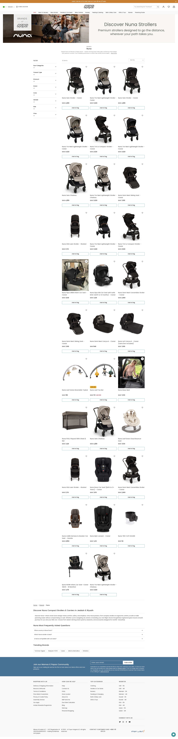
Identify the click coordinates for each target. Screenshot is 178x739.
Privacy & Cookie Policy (40, 697)
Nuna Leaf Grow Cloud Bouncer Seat (129, 440)
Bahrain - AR (123, 694)
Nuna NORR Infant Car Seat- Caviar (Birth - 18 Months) (75, 586)
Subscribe (128, 662)
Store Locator (23, 6)
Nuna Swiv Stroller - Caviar (72, 98)
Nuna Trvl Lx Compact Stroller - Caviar (101, 148)
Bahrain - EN (123, 691)
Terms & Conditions (39, 691)
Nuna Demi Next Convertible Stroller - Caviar (131, 294)
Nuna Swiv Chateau (69, 195)
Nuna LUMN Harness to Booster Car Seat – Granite (75, 537)
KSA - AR (122, 705)
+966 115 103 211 (104, 671)
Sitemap (64, 708)
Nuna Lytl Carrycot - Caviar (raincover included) (128, 342)
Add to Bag (75, 108)
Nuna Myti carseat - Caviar (100, 536)
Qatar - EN (122, 708)
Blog (63, 705)
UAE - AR (122, 688)
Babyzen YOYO (53, 651)
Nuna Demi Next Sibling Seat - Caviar (129, 196)
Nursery (92, 691)
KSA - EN (121, 702)
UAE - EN (121, 686)
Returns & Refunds (39, 688)
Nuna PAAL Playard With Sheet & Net (74, 440)
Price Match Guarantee (40, 694)
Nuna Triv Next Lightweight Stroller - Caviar (131, 148)
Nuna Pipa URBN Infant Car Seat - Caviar (74, 294)
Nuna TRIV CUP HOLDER (126, 536)
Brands (89, 46)
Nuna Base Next (124, 390)
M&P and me (66, 699)
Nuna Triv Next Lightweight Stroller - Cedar (103, 99)
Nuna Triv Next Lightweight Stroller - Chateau (103, 196)
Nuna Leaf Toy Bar (96, 390)
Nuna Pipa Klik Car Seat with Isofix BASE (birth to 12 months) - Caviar (103, 294)
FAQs (63, 691)
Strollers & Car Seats (96, 688)
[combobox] (137, 60)
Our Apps (36, 702)
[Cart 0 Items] (174, 7)
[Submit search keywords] (158, 6)
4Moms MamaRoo (74, 651)
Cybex (63, 651)
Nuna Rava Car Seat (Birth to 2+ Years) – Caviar (102, 488)
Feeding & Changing (96, 694)
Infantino (86, 651)
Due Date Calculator (68, 702)
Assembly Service (39, 699)
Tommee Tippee (40, 651)
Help (63, 686)
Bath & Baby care (95, 697)
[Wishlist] (86, 66)
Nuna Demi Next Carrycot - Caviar (103, 341)
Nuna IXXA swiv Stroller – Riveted (74, 244)
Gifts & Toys (94, 699)
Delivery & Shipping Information (43, 686)
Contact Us (65, 688)
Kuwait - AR (122, 699)
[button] (34, 12)
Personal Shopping (68, 711)
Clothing (93, 686)
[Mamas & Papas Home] (89, 7)
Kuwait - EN (122, 697)
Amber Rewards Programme (42, 705)
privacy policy (122, 668)
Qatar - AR (122, 711)
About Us (65, 697)
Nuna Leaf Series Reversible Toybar (75, 390)
